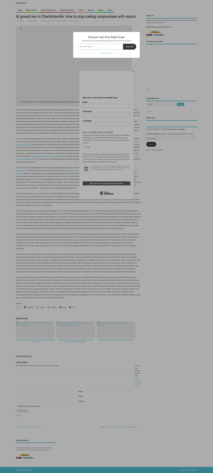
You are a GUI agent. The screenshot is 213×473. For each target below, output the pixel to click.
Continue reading (106, 53)
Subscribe (130, 47)
